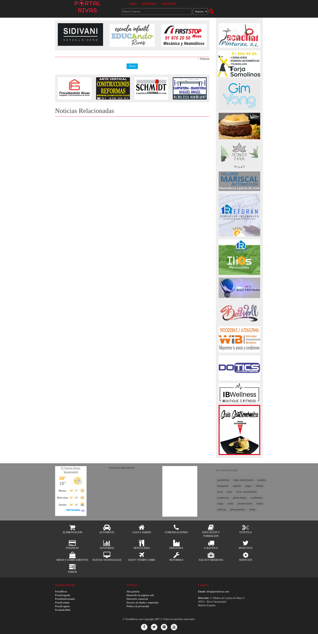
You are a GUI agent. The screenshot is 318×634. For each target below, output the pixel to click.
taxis (229, 491)
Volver (132, 66)
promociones (244, 503)
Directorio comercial (137, 599)
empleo (261, 479)
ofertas (259, 485)
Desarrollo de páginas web (140, 595)
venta (252, 509)
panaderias (223, 479)
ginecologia (239, 497)
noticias (221, 509)
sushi (230, 503)
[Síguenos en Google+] (164, 627)
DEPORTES (169, 4)
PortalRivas (61, 591)
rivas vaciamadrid (246, 491)
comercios (223, 497)
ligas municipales (243, 479)
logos (248, 485)
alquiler (237, 485)
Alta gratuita (132, 591)
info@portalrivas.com (217, 591)
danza (259, 503)
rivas (220, 491)
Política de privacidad (137, 606)
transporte (223, 485)
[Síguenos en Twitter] (154, 627)
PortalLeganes (62, 606)
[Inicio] (87, 6)
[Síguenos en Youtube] (174, 627)
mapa (220, 503)
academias (256, 497)
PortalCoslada (62, 602)
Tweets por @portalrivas (121, 467)
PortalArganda (62, 595)
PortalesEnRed (62, 610)
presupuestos (237, 509)
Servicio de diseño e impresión (142, 602)
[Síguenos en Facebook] (144, 627)
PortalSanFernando (65, 599)
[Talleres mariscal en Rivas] (239, 181)
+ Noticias (203, 58)
